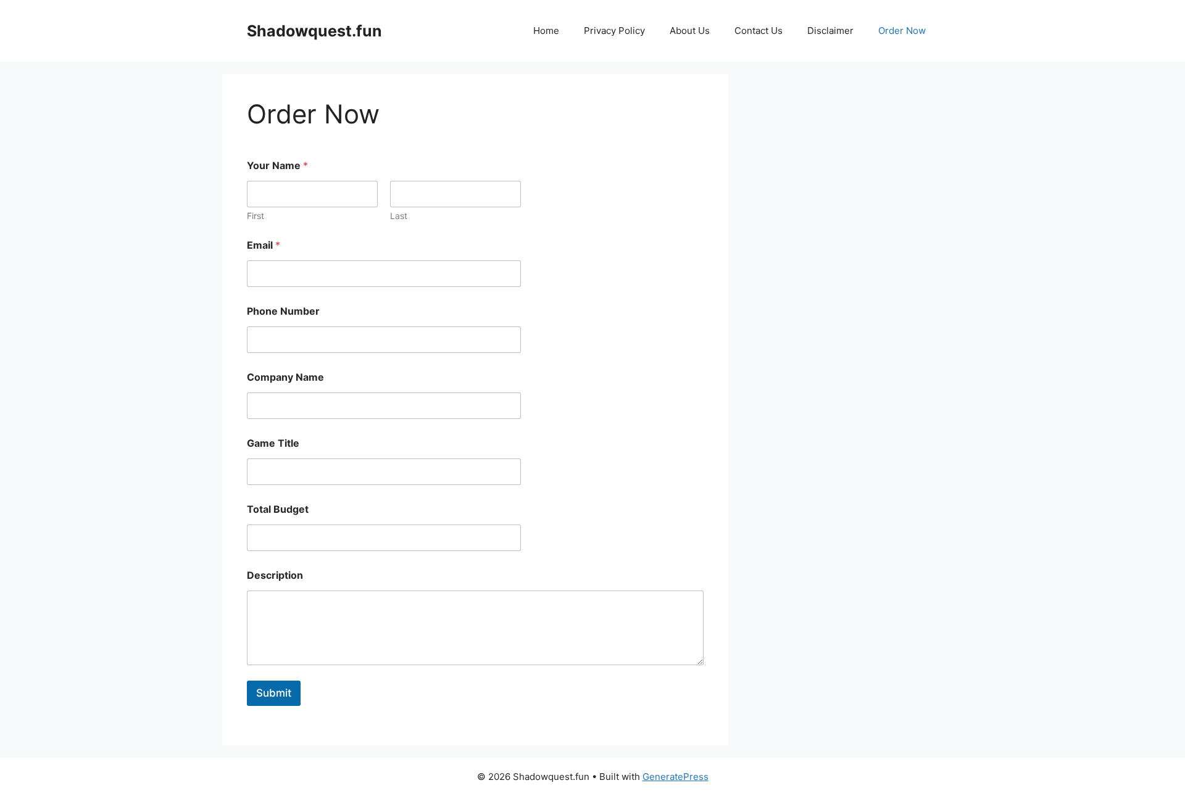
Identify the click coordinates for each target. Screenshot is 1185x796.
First (255, 215)
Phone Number (283, 311)
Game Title (273, 443)
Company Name (285, 377)
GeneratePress (675, 776)
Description (275, 575)
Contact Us (758, 30)
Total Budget (278, 509)
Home (546, 30)
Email (263, 245)
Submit (273, 693)
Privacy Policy (614, 30)
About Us (690, 30)
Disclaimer (830, 30)
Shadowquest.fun (314, 31)
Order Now (902, 30)
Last (398, 215)
